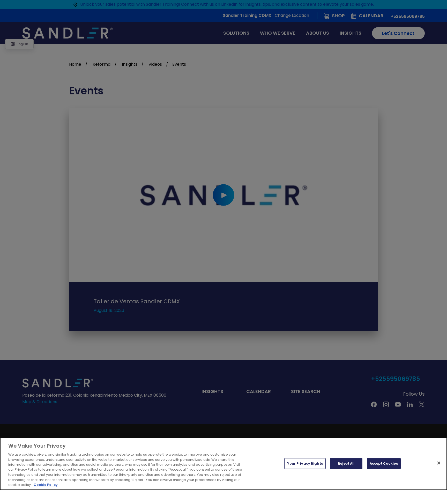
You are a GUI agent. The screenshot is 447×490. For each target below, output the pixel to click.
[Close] (438, 463)
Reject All (346, 463)
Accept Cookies (384, 463)
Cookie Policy (46, 484)
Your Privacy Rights (305, 463)
